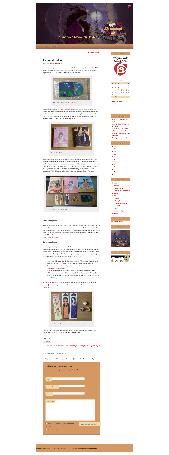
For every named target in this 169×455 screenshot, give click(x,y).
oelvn (88, 345)
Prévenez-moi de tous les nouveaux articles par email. (61, 430)
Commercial (115, 185)
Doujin (114, 196)
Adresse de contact (52, 387)
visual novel (91, 347)
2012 (114, 174)
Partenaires (54, 46)
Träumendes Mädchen (42, 448)
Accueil (46, 46)
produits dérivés (95, 345)
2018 (114, 159)
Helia (60, 63)
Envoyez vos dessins (50, 282)
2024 (114, 146)
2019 (114, 156)
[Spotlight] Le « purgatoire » (120, 138)
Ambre (56, 266)
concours (72, 345)
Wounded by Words (121, 211)
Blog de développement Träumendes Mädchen (84, 448)
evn (76, 345)
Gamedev (115, 213)
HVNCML (50, 268)
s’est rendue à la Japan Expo (69, 109)
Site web (49, 394)
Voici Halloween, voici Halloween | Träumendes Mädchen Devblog (73, 359)
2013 (114, 172)
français (84, 345)
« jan (115, 97)
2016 (114, 164)
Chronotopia (119, 188)
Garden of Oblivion (85, 266)
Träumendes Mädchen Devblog (77, 37)
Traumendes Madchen (81, 347)
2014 (114, 169)
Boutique (55, 345)
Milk (116, 208)
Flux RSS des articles (117, 221)
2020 (114, 154)
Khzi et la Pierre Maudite (122, 190)
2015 (114, 167)
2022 (114, 151)
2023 (114, 149)
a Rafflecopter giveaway (50, 237)
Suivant (97, 52)
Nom (49, 379)
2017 (114, 162)
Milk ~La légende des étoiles (69, 266)
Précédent (90, 52)
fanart (79, 345)
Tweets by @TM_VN (116, 101)
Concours (61, 345)
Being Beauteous (120, 201)
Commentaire (50, 401)
